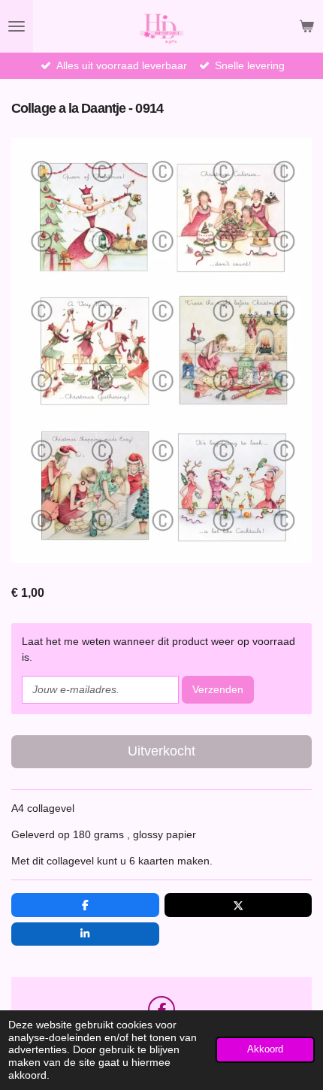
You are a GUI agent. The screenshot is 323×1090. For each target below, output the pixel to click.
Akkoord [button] (265, 1049)
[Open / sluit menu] (16, 26)
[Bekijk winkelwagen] (306, 26)
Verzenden (217, 689)
